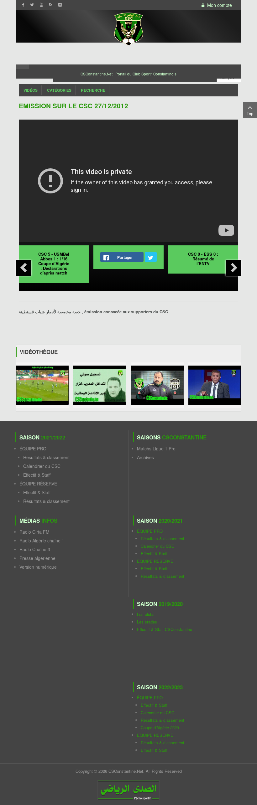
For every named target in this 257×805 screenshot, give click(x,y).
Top (250, 113)
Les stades (147, 622)
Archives (145, 457)
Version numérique (38, 567)
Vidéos (31, 90)
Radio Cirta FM (34, 532)
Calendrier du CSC (41, 466)
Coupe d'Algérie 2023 (160, 728)
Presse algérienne (37, 558)
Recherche (93, 90)
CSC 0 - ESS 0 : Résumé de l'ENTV (203, 258)
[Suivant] (233, 268)
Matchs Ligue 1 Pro (156, 448)
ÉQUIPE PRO (32, 448)
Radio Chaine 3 (34, 549)
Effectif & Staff (36, 475)
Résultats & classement (46, 457)
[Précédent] (23, 268)
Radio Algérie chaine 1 (41, 540)
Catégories (59, 90)
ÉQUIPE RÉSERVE (38, 483)
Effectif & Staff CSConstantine (164, 629)
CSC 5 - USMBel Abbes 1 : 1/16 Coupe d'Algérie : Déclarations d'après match (53, 263)
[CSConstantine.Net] (128, 28)
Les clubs (146, 614)
